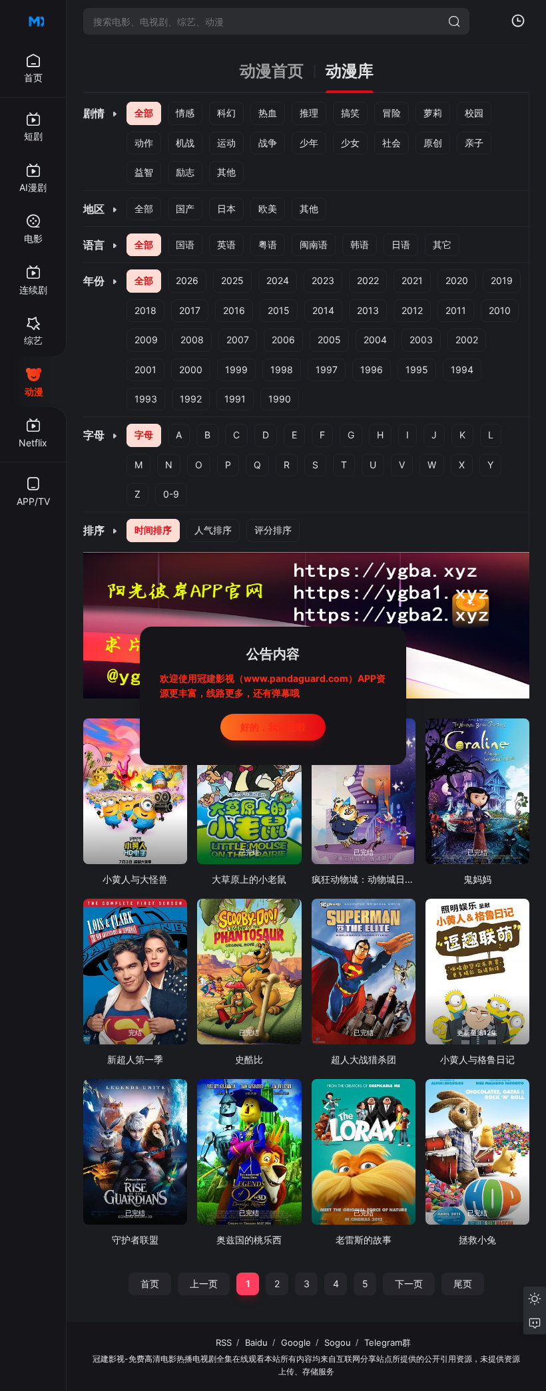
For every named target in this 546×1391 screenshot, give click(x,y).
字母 (144, 434)
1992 (191, 398)
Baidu (256, 1342)
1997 (327, 369)
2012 (412, 310)
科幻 (226, 112)
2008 (192, 339)
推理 (309, 112)
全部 (144, 112)
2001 (145, 369)
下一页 (409, 1283)
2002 (466, 339)
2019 (502, 280)
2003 (421, 339)
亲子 (474, 142)
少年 (309, 142)
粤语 (267, 244)
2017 (189, 310)
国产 (185, 208)
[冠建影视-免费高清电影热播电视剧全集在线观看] (33, 21)
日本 (226, 208)
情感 (185, 112)
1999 (236, 369)
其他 (226, 172)
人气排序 (213, 530)
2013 (368, 310)
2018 (145, 310)
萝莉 (432, 112)
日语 (401, 244)
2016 (234, 310)
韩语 (359, 244)
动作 (144, 142)
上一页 (204, 1283)
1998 (281, 369)
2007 (237, 339)
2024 (277, 280)
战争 (267, 142)
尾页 (462, 1283)
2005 (329, 339)
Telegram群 (387, 1342)
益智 (144, 172)
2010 (500, 310)
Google (296, 1342)
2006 (283, 339)
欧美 (267, 208)
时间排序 (153, 530)
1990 (279, 398)
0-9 (171, 494)
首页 (149, 1283)
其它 (442, 244)
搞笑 (350, 112)
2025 (232, 280)
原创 (432, 142)
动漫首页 (272, 71)
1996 (371, 369)
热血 (267, 112)
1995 (417, 369)
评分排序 (273, 530)
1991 (235, 398)
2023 (323, 280)
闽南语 (314, 244)
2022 (368, 280)
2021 (412, 280)
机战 (185, 142)
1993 (146, 398)
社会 (391, 142)
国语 (185, 244)
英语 (226, 244)
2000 (190, 369)
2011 (455, 310)
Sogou (337, 1342)
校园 (474, 112)
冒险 (391, 112)
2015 (279, 310)
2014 (323, 310)
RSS (224, 1342)
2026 (187, 280)
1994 (462, 369)
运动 (226, 142)
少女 (350, 142)
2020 (456, 280)
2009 (146, 339)
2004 (375, 339)
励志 (185, 172)
